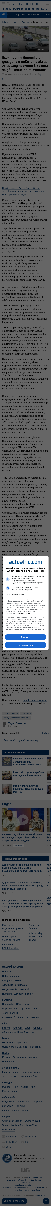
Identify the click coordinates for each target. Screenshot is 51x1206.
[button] (25, 594)
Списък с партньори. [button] (25, 613)
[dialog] (26, 603)
